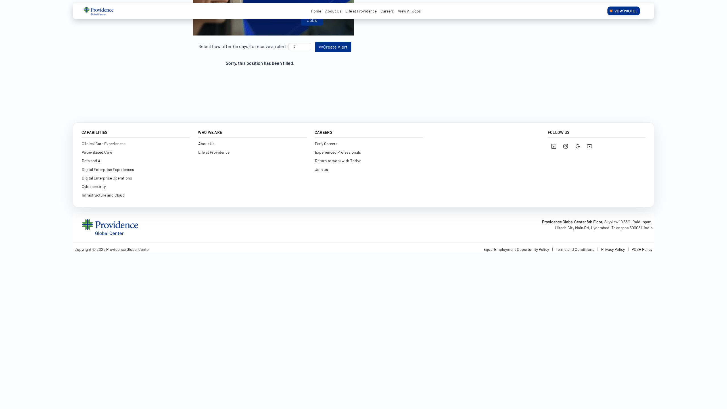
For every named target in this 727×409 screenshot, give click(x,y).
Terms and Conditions (575, 249)
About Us (333, 11)
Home (316, 11)
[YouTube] (590, 146)
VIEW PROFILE (626, 11)
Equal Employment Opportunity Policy (516, 249)
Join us (321, 169)
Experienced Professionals (338, 151)
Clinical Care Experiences (104, 143)
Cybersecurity (94, 186)
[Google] (578, 146)
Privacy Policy (613, 249)
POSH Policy (642, 249)
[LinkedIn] (554, 146)
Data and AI (92, 160)
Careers (387, 11)
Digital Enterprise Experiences (108, 169)
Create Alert (335, 46)
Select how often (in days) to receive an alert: (243, 46)
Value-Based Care (97, 151)
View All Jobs (409, 11)
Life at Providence (361, 11)
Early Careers (326, 143)
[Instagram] (566, 146)
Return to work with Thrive (338, 160)
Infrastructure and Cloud (103, 195)
